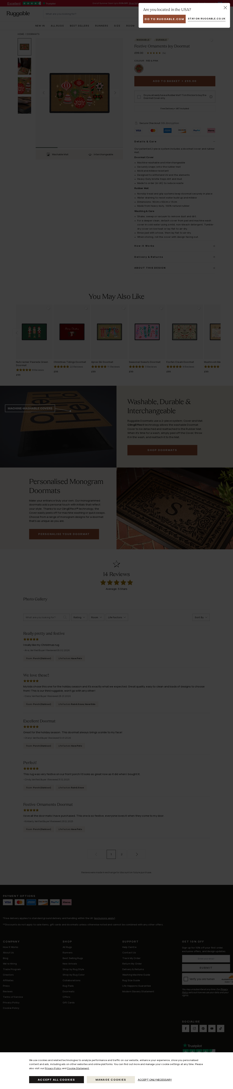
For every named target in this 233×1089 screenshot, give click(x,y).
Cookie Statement (78, 1068)
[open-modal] (225, 7)
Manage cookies (111, 1080)
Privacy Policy (53, 1068)
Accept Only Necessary (155, 1079)
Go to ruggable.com (164, 19)
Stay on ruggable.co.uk (207, 18)
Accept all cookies (56, 1080)
